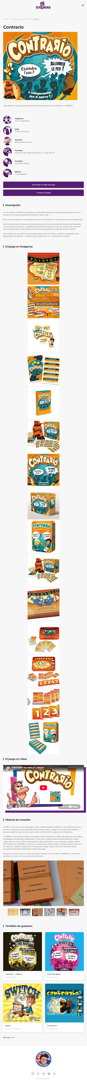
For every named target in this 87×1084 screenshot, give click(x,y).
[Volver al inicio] (43, 5)
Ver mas (6, 1037)
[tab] (13, 912)
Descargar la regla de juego (43, 185)
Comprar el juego (43, 193)
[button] (83, 5)
